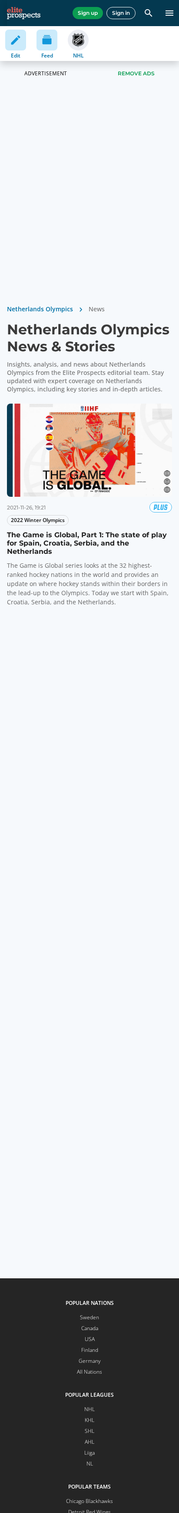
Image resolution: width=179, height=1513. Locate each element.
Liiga (89, 1452)
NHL (89, 1409)
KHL (89, 1420)
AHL (89, 1442)
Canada (89, 1328)
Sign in (121, 13)
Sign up (88, 13)
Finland (89, 1350)
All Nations (89, 1371)
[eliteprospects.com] (23, 13)
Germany (90, 1361)
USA (90, 1339)
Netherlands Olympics (40, 309)
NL (89, 1463)
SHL (89, 1431)
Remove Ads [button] (136, 73)
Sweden (89, 1317)
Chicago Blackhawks (89, 1501)
